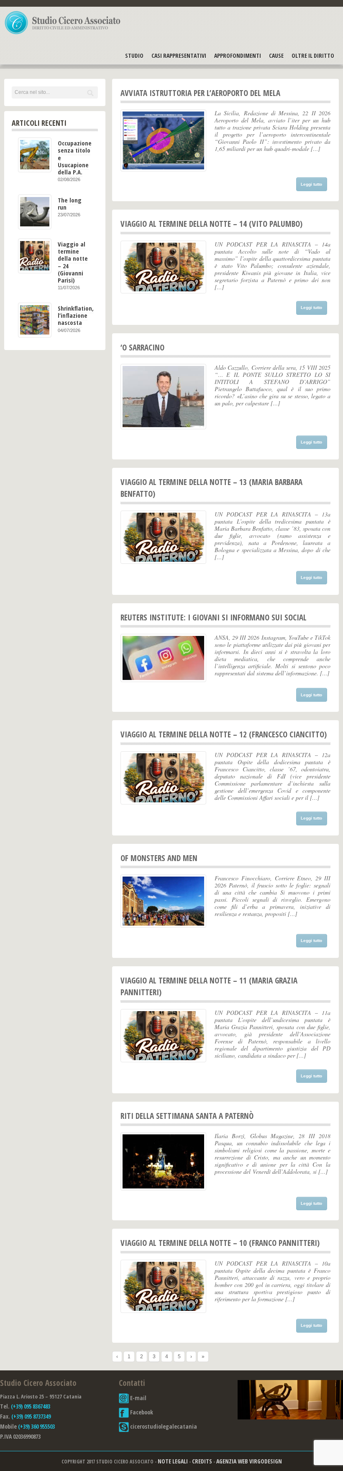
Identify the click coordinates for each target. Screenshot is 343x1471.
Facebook (141, 1412)
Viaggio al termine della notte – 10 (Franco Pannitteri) (220, 1243)
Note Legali (173, 1461)
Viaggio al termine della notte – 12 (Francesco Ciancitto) (223, 734)
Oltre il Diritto (313, 56)
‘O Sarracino (142, 347)
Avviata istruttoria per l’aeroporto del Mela (200, 93)
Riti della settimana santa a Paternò (186, 1115)
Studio (134, 56)
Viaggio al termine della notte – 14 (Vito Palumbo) (211, 223)
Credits (202, 1461)
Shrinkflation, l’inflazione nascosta (76, 315)
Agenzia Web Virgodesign (249, 1461)
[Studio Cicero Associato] (62, 34)
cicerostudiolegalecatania (163, 1426)
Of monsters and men (158, 858)
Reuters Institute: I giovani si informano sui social (213, 617)
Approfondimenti (237, 56)
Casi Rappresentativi (178, 56)
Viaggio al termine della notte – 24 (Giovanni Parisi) (73, 262)
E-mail (137, 1398)
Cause (276, 56)
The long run (70, 203)
